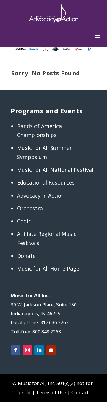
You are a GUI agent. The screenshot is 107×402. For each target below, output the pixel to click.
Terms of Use (51, 392)
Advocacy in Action (40, 195)
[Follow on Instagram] (27, 350)
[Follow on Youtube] (51, 350)
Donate (26, 255)
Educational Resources (46, 182)
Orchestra (30, 208)
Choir (24, 221)
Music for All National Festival (55, 169)
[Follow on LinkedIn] (39, 350)
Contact (80, 392)
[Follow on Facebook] (15, 350)
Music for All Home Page (48, 268)
